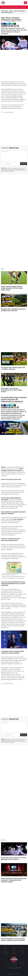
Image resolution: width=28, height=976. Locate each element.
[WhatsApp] (12, 24)
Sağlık (14, 950)
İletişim (16, 963)
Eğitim (22, 950)
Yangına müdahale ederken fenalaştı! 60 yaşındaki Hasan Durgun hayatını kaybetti (15, 7)
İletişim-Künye (11, 963)
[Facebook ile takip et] (8, 968)
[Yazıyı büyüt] (9, 26)
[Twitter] (5, 24)
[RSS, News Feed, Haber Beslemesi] (19, 968)
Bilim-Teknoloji (5, 953)
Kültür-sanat (22, 952)
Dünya (14, 952)
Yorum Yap (5, 25)
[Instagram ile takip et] (16, 968)
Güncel (5, 947)
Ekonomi (23, 947)
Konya (22, 948)
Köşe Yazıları (14, 953)
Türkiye (5, 948)
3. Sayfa (14, 948)
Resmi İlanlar (5, 952)
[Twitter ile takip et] (11, 968)
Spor (11, 11)
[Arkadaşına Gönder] (15, 26)
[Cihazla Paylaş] (15, 24)
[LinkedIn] (10, 24)
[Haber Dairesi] (3, 2)
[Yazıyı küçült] (12, 26)
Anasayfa (5, 963)
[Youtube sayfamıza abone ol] (14, 968)
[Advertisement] (14, 65)
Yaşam (22, 953)
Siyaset (14, 947)
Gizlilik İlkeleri (21, 963)
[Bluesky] (7, 24)
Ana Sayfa (5, 11)
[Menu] (25, 3)
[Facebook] (2, 24)
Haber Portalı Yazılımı (15, 974)
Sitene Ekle (14, 965)
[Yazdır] (18, 26)
